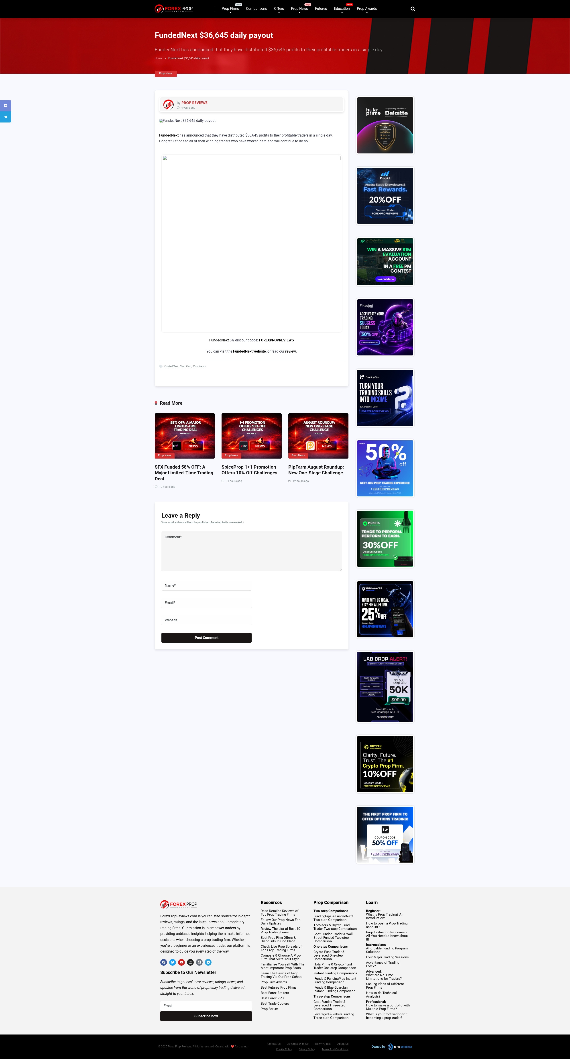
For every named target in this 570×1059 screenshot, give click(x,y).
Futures (321, 8)
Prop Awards (367, 8)
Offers (279, 8)
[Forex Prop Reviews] (174, 7)
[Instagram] (190, 962)
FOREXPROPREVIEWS (276, 340)
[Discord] (199, 962)
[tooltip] (5, 105)
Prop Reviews (194, 102)
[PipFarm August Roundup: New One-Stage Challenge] (318, 436)
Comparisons (256, 8)
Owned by (378, 1046)
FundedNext (169, 135)
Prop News (299, 8)
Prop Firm (185, 366)
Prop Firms (230, 8)
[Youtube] (181, 962)
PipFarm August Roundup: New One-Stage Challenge (316, 470)
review (290, 351)
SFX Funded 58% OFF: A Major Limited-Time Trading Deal (184, 473)
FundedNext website (249, 351)
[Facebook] (163, 962)
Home (158, 58)
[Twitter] (172, 962)
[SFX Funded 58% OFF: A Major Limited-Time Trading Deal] (185, 436)
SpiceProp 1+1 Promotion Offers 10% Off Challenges (249, 470)
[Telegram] (208, 962)
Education (342, 8)
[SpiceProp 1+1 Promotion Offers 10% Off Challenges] (252, 436)
